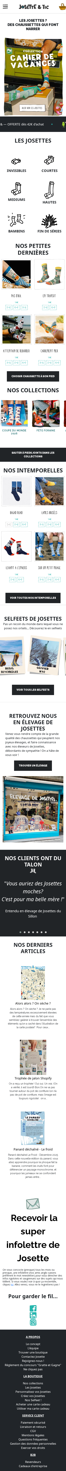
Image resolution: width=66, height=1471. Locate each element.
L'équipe (33, 1348)
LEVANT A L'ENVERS (16, 568)
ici (12, 1284)
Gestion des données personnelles (33, 1444)
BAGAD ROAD (16, 513)
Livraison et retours (33, 1427)
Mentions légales (33, 1435)
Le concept (33, 1344)
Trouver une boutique (33, 1352)
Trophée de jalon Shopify (33, 1078)
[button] (20, 932)
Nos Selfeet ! (33, 1400)
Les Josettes (33, 1387)
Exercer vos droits (33, 1448)
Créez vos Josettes (33, 1396)
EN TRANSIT (49, 296)
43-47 (16, 307)
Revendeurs (33, 1462)
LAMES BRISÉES (49, 513)
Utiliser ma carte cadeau (33, 1408)
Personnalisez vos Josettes (33, 1392)
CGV (33, 1431)
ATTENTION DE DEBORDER (16, 351)
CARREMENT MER (49, 351)
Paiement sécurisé (33, 1423)
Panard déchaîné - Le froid (33, 1149)
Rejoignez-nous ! (33, 1361)
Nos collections (33, 1383)
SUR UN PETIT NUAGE (49, 568)
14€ (16, 302)
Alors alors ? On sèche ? (33, 1003)
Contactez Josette (33, 1357)
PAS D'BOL (16, 296)
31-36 (24, 307)
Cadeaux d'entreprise (33, 1466)
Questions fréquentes (33, 1439)
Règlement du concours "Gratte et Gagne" (33, 1365)
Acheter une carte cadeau (33, 1404)
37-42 (9, 307)
